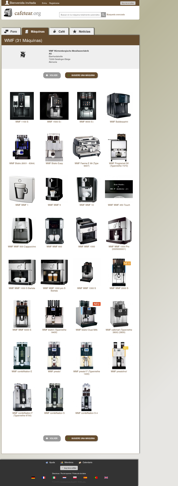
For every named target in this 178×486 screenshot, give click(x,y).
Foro (13, 31)
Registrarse (54, 3)
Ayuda (52, 462)
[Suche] (103, 14)
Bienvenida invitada (23, 3)
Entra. (44, 3)
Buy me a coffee (128, 3)
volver (53, 75)
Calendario (87, 462)
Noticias (84, 31)
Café (62, 31)
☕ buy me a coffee (69, 468)
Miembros (69, 462)
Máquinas (38, 31)
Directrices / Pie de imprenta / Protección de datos (69, 473)
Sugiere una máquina (83, 75)
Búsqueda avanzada (116, 14)
